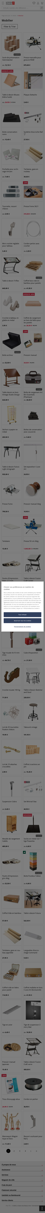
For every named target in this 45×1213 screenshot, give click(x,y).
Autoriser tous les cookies (22, 621)
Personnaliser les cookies (22, 626)
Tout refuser (22, 614)
